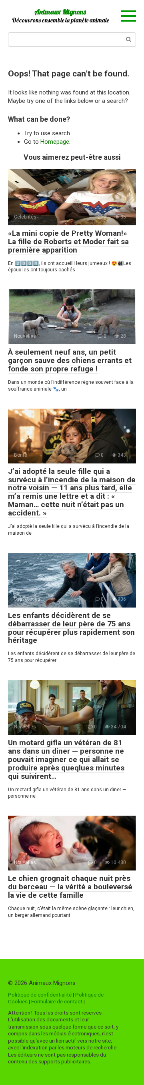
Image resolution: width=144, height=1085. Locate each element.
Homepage (54, 141)
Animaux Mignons (60, 11)
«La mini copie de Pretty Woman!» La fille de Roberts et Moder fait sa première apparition (68, 242)
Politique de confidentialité (40, 994)
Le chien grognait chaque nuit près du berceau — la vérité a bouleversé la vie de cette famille (70, 887)
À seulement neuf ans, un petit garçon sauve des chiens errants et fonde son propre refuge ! (70, 360)
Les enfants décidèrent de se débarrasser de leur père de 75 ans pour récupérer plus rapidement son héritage (71, 628)
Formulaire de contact (56, 1001)
